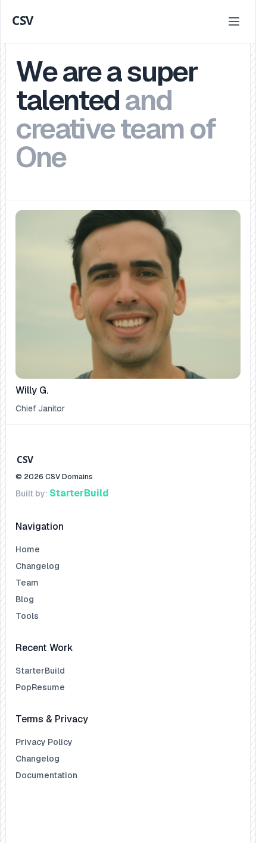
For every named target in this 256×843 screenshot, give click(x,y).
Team (27, 582)
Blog (24, 599)
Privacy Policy (44, 742)
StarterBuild (79, 493)
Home (27, 549)
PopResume (40, 687)
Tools (27, 616)
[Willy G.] (128, 312)
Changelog (37, 566)
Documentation (46, 775)
